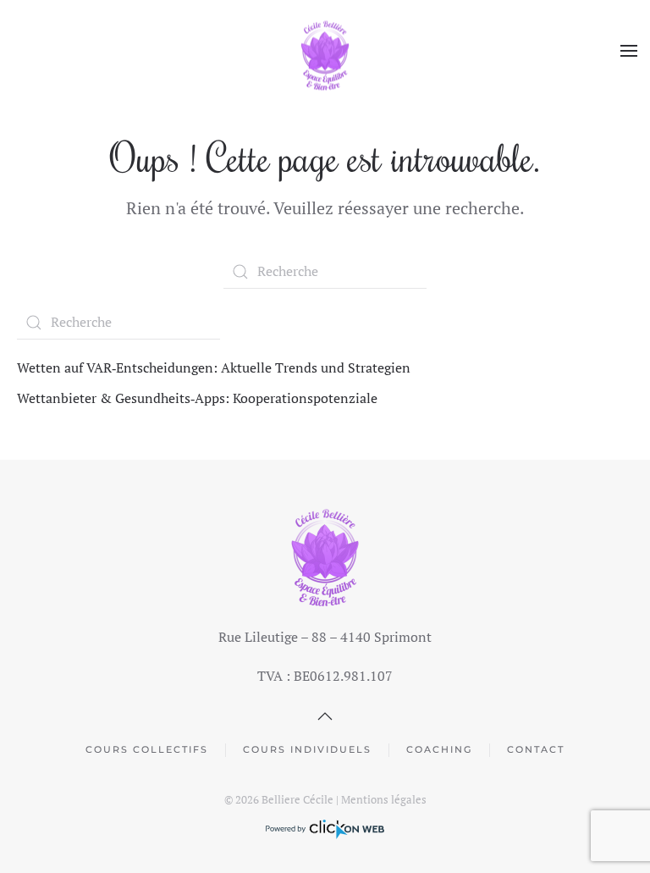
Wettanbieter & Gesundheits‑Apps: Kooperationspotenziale (197, 398)
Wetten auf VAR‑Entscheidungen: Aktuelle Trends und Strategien (213, 367)
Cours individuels (307, 749)
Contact (536, 749)
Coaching (439, 749)
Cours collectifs (146, 749)
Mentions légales (384, 799)
